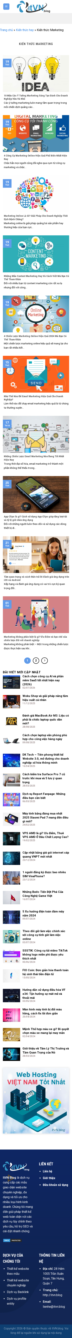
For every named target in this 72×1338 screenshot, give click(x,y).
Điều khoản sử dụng (55, 1185)
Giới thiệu (49, 1178)
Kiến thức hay (25, 30)
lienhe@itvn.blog (54, 1306)
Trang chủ (6, 30)
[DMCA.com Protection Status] (12, 1240)
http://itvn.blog (52, 1295)
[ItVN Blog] (36, 6)
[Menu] (6, 6)
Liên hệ (47, 1171)
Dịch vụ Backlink (18, 1292)
